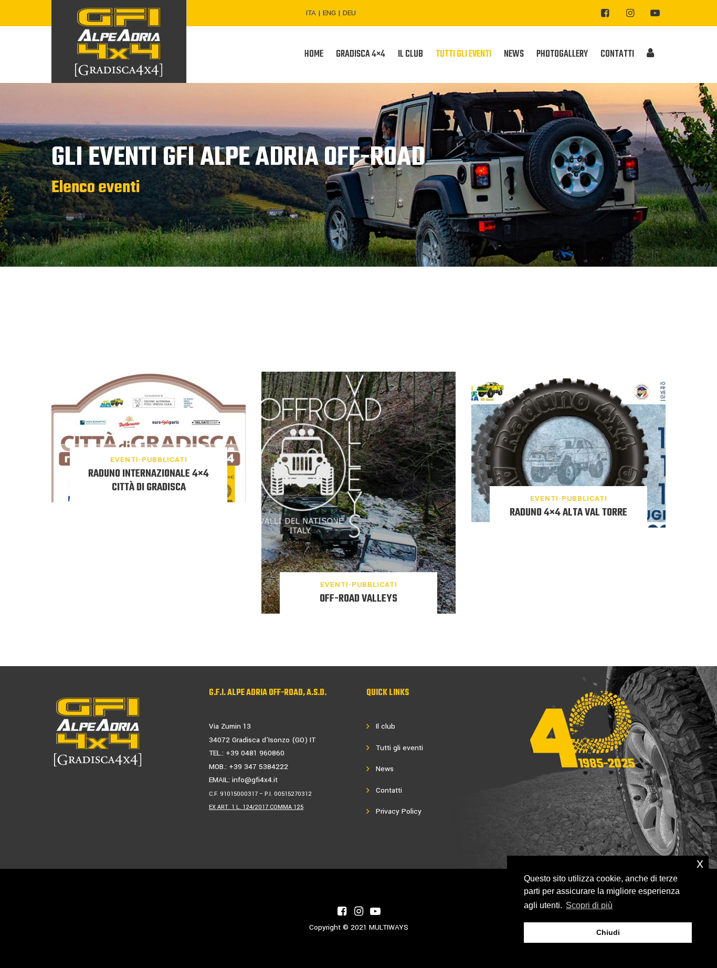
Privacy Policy (398, 811)
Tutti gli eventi (399, 748)
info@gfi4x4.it (255, 780)
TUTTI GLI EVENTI (463, 54)
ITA (311, 13)
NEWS (514, 54)
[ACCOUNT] (650, 54)
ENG (329, 13)
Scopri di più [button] (589, 905)
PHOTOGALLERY (562, 54)
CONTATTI (617, 54)
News (385, 769)
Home (313, 54)
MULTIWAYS (388, 927)
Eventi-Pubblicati (148, 460)
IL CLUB (410, 54)
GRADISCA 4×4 (360, 54)
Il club (385, 726)
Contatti (389, 790)
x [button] (700, 863)
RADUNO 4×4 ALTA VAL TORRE (568, 512)
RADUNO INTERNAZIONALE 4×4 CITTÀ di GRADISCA (148, 481)
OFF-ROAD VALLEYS (358, 599)
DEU (349, 13)
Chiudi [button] (608, 932)
